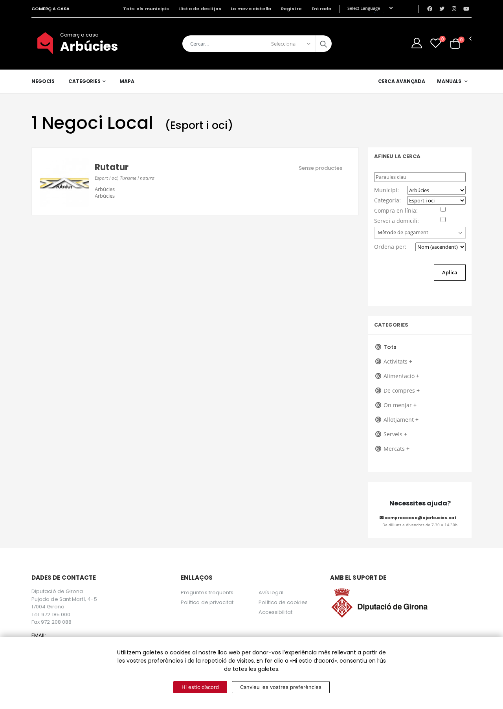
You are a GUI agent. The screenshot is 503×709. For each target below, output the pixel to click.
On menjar (400, 405)
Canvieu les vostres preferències (280, 687)
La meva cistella (251, 9)
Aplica (449, 272)
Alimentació (401, 376)
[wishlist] (435, 43)
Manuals (449, 81)
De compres (402, 390)
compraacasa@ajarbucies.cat (420, 518)
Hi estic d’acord (200, 687)
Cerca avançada (401, 81)
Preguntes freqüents (207, 592)
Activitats (398, 361)
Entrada (322, 9)
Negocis (43, 81)
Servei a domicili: (396, 220)
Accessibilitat (276, 612)
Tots (390, 347)
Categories (84, 81)
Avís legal (271, 592)
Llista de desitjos (199, 9)
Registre (291, 9)
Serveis (395, 434)
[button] (455, 43)
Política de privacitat (207, 602)
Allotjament (401, 419)
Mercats (396, 448)
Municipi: (386, 190)
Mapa (126, 81)
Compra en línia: (396, 210)
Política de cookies (283, 602)
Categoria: (387, 200)
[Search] (323, 43)
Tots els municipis (146, 9)
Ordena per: (390, 246)
